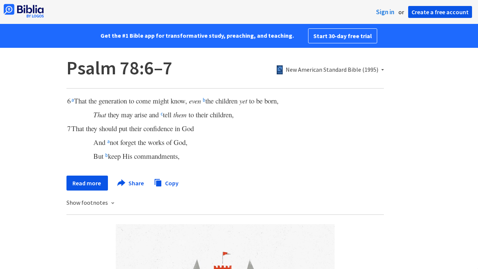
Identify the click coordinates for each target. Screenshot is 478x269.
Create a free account (440, 12)
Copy (171, 182)
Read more (87, 183)
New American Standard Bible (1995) (332, 70)
